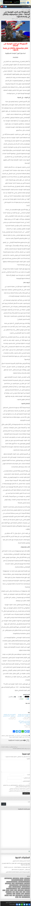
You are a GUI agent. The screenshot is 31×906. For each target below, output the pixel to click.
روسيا (10, 737)
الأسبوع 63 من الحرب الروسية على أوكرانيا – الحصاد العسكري (23, 715)
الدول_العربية (26, 883)
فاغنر (11, 895)
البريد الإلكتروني (26, 778)
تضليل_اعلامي (8, 892)
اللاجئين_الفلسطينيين (17, 887)
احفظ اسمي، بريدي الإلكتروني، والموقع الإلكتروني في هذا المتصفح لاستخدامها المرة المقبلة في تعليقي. (16, 785)
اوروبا (15, 890)
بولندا (21, 892)
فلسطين (6, 895)
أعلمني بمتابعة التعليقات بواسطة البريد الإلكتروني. (19, 789)
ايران (4, 890)
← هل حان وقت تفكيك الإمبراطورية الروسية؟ (22, 748)
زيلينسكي (18, 893)
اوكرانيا (17, 737)
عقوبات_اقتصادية (19, 895)
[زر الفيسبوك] (4, 6)
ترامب (17, 892)
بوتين (24, 892)
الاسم (28, 774)
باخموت (13, 737)
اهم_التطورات (21, 737)
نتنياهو (17, 897)
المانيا (10, 887)
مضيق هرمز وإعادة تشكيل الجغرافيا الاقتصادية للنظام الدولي (18, 872)
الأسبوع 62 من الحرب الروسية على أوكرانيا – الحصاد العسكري (9, 715)
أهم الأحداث (26, 9)
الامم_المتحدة (26, 880)
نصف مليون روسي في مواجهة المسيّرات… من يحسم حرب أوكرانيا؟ (17, 867)
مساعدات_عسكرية (25, 897)
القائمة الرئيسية (25, 6)
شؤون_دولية (9, 893)
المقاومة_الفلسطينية (25, 888)
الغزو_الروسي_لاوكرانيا (6, 735)
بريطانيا (27, 892)
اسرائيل (21, 878)
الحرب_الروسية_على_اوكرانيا (24, 881)
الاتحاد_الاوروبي (16, 878)
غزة (13, 895)
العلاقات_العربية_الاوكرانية (24, 885)
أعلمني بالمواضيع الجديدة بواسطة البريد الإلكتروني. (19, 791)
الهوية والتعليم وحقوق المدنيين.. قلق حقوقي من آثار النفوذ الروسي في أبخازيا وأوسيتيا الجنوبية (16, 864)
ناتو (20, 897)
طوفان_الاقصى (26, 895)
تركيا (13, 892)
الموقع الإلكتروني (26, 781)
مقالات (22, 9)
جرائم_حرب (27, 893)
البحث (29, 802)
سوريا (14, 893)
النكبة (19, 888)
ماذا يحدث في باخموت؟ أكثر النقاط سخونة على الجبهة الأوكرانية (24, 722)
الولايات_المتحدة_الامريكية (12, 888)
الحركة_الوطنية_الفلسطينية (12, 881)
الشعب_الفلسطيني (19, 883)
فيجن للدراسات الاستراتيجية (24, 18)
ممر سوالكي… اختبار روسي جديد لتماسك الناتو (21, 869)
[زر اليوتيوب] (2, 6)
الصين (13, 883)
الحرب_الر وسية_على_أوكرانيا (17, 735)
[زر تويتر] (6, 6)
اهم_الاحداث (27, 737)
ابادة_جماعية (27, 878)
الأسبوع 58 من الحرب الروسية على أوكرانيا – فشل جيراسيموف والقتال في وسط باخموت (16, 14)
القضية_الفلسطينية (25, 887)
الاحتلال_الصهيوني (8, 878)
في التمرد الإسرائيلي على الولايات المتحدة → (8, 747)
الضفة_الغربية (8, 883)
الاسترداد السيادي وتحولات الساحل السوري (21, 861)
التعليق (28, 758)
